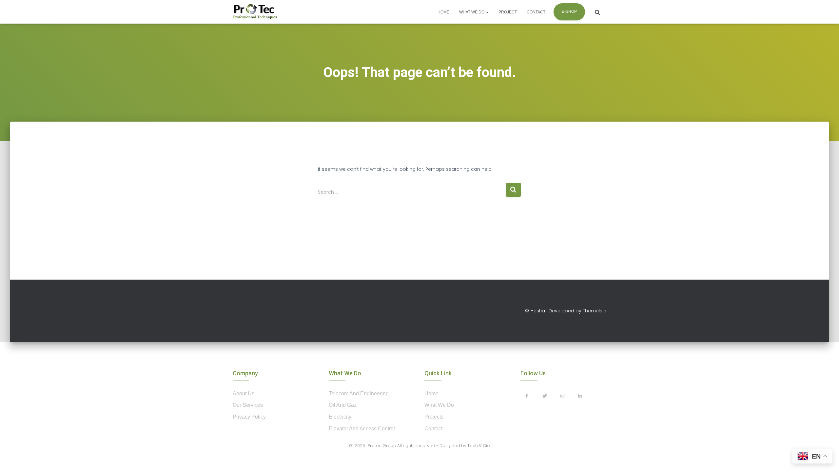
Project (507, 12)
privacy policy (249, 417)
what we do (439, 405)
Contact (536, 12)
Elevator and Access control (362, 428)
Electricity (340, 417)
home (431, 393)
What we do (472, 12)
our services (248, 405)
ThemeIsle (594, 310)
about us (243, 393)
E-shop (569, 11)
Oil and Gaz (343, 405)
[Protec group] (255, 12)
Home (443, 12)
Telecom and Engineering (359, 393)
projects (433, 417)
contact (433, 428)
